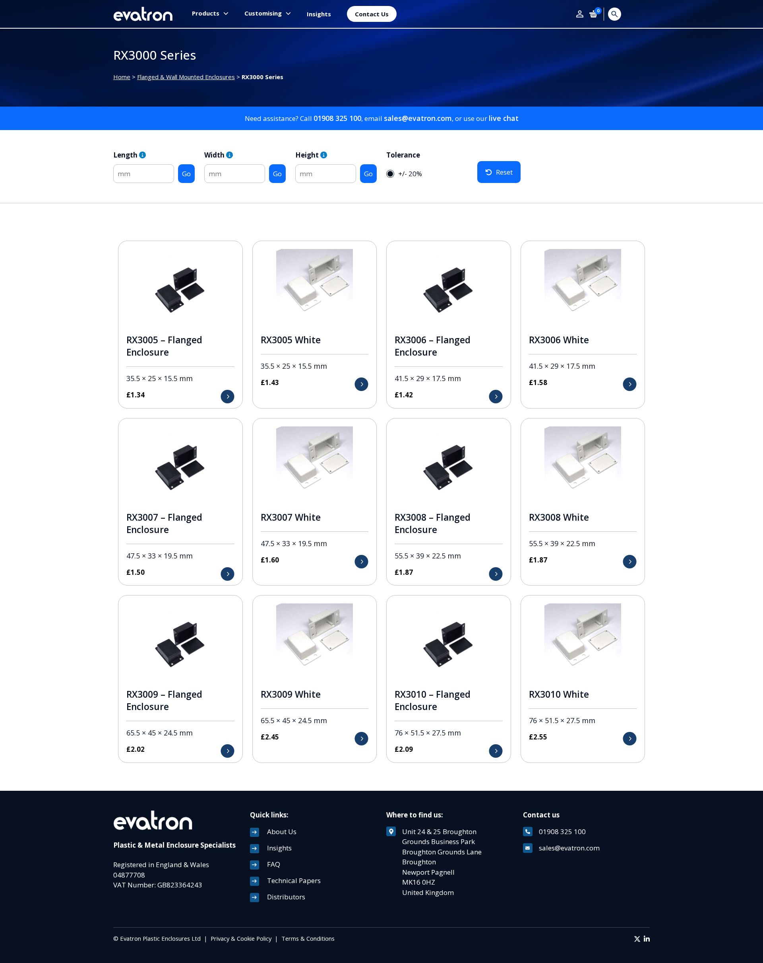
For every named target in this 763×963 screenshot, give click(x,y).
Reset (504, 172)
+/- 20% (410, 173)
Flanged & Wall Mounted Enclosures (186, 77)
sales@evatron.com (418, 118)
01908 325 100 (337, 118)
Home (121, 77)
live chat (504, 118)
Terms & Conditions (308, 938)
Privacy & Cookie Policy (241, 938)
